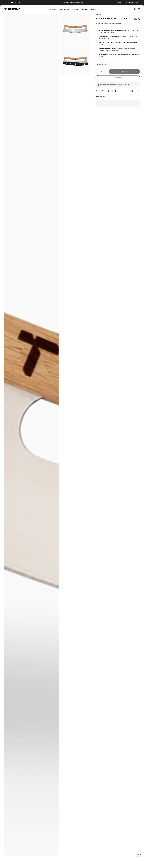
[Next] (92, 2)
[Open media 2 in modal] (75, 29)
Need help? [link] (137, 91)
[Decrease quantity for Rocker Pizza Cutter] (97, 71)
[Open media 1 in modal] (31, 435)
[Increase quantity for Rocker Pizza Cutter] (105, 71)
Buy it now (117, 78)
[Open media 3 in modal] (75, 60)
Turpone (98, 15)
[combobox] (119, 2)
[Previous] (51, 2)
